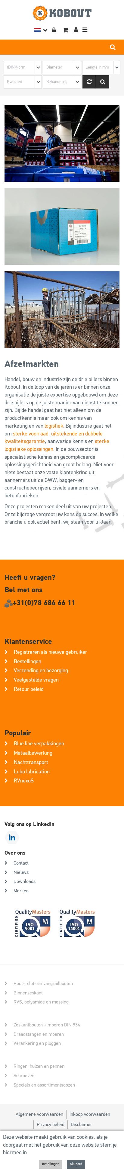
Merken (21, 891)
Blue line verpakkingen (39, 744)
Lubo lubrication (32, 772)
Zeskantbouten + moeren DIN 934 (47, 1025)
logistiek (54, 426)
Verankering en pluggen (37, 1043)
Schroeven (24, 1076)
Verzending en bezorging (41, 670)
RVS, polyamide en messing (41, 1002)
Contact (21, 863)
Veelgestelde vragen (36, 680)
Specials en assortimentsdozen (44, 1085)
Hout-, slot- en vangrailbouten (43, 983)
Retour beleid (29, 689)
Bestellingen (27, 661)
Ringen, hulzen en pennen (39, 1066)
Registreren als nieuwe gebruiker (50, 652)
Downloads (25, 881)
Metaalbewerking (33, 753)
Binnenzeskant (28, 993)
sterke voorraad (30, 434)
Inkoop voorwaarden (90, 1114)
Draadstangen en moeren (39, 1034)
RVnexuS (24, 781)
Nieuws (21, 872)
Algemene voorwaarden (39, 1114)
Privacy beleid (50, 1124)
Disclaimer (81, 1124)
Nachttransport (31, 762)
